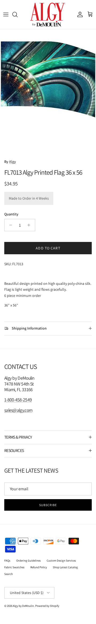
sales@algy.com (18, 410)
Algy (12, 161)
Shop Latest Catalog (65, 567)
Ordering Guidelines (28, 560)
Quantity (11, 214)
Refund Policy (38, 567)
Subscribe (48, 505)
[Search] (17, 14)
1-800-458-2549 (18, 400)
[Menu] (6, 14)
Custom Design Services (61, 560)
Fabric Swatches (14, 567)
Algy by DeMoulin (23, 606)
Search (8, 574)
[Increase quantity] (30, 225)
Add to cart (48, 248)
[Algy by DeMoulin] (48, 15)
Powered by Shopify (47, 606)
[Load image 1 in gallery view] (48, 92)
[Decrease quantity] (9, 225)
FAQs (7, 560)
